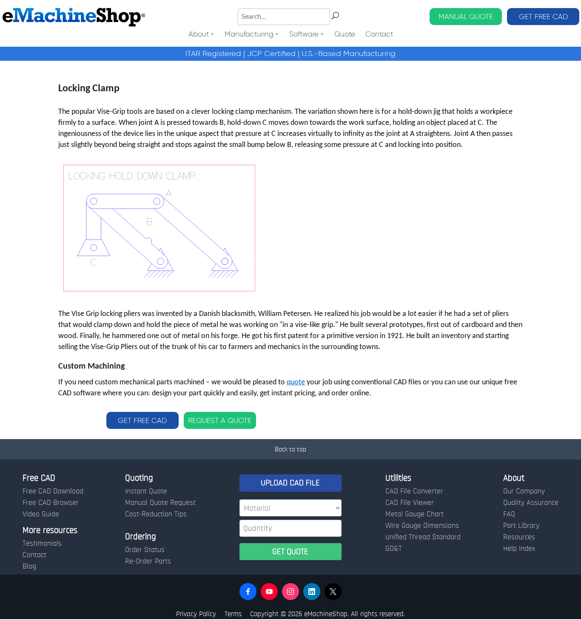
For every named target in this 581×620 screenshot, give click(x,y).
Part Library (521, 526)
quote (296, 382)
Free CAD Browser (51, 503)
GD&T (393, 548)
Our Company (524, 491)
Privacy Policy (196, 613)
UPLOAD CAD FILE (290, 483)
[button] (247, 591)
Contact (379, 34)
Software (304, 34)
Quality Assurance (530, 503)
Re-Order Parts (148, 561)
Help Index (519, 548)
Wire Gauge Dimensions (422, 526)
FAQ (509, 514)
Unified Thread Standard (423, 537)
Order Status (145, 550)
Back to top (290, 449)
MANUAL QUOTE (466, 16)
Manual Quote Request (160, 503)
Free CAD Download (53, 491)
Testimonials (42, 543)
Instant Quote (146, 491)
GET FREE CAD (543, 16)
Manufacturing (249, 34)
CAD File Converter (414, 491)
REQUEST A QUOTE (219, 420)
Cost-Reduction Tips (156, 514)
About (198, 34)
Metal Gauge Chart (414, 514)
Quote (344, 34)
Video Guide (41, 514)
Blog (29, 566)
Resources (519, 537)
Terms (233, 613)
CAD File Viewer (409, 503)
